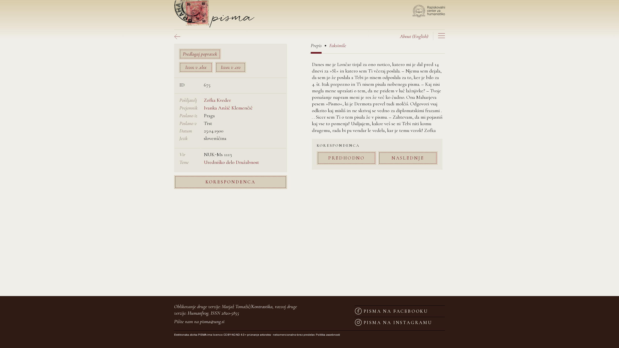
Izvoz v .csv (231, 67)
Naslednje (408, 158)
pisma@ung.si (212, 322)
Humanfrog (198, 313)
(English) (414, 36)
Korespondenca (231, 182)
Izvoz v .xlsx (195, 67)
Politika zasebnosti (328, 334)
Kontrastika (262, 307)
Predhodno (346, 158)
